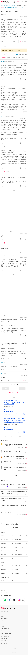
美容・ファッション (19, 547)
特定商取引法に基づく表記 (6, 633)
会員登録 (18, 1)
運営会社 (2, 620)
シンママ (17, 573)
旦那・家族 (3, 543)
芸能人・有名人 (18, 539)
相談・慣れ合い (18, 554)
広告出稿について (4, 618)
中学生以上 (3, 573)
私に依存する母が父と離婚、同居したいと (14, 7)
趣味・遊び (3, 554)
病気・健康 (3, 547)
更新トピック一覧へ (14, 392)
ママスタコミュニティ (5, 640)
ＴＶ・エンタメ (4, 539)
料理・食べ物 (18, 543)
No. (2, 61)
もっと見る (14, 475)
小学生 (16, 569)
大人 (2, 558)
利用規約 (2, 626)
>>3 (2, 176)
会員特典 (2, 616)
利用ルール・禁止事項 (5, 592)
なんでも (3, 535)
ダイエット (3, 550)
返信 (3, 79)
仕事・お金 (17, 550)
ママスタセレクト (4, 638)
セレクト (3, 580)
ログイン (22, 1)
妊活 (2, 565)
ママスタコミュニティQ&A (6, 595)
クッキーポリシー (4, 630)
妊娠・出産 (17, 565)
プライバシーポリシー (5, 628)
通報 (2, 41)
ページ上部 (14, 648)
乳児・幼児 (3, 569)
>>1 (2, 247)
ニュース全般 (18, 535)
